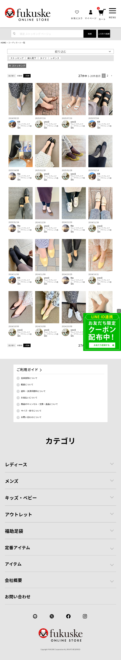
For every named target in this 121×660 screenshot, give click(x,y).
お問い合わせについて (31, 417)
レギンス (54, 58)
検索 (90, 33)
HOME (3, 42)
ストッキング (17, 58)
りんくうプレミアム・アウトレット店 (24, 125)
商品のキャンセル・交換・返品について (39, 404)
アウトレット (18, 514)
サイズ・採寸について (31, 410)
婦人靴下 (31, 58)
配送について (27, 384)
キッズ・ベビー (21, 497)
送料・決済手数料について (33, 391)
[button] (111, 76)
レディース (16, 464)
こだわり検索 (104, 33)
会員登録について (29, 377)
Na (18, 173)
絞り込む (60, 51)
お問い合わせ (18, 596)
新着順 (19, 75)
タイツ (43, 58)
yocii (46, 121)
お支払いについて (29, 397)
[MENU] (112, 10)
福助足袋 (14, 531)
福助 (18, 128)
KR (18, 121)
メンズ (11, 481)
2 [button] (107, 75)
